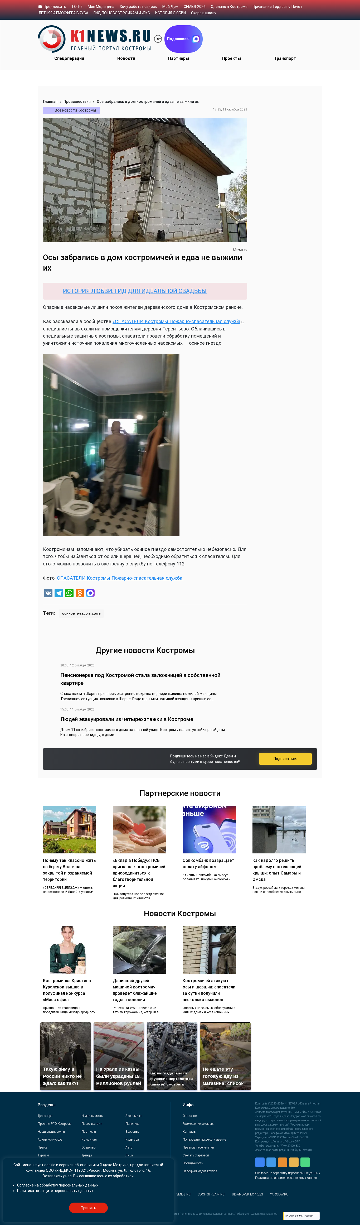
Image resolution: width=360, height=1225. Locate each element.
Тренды (86, 1155)
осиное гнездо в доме (81, 613)
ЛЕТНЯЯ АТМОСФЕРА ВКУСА (63, 13)
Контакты (189, 1131)
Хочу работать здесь (138, 6)
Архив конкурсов (50, 1139)
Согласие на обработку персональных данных (287, 1173)
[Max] (90, 594)
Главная (50, 101)
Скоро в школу (203, 13)
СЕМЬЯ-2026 (195, 6)
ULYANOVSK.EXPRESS (247, 1194)
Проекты (231, 58)
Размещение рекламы (198, 1124)
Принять (88, 1207)
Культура (132, 1139)
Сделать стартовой (196, 1155)
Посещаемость (193, 1163)
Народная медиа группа (200, 1171)
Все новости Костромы (75, 110)
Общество (88, 1147)
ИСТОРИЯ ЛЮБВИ (170, 13)
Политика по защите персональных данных (286, 1178)
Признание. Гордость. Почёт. (278, 6)
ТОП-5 (76, 6)
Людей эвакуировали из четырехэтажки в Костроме (126, 719)
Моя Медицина (101, 6)
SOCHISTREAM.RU (211, 1194)
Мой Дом (170, 6)
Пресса (42, 1147)
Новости (126, 58)
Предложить (55, 6)
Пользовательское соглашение (204, 1139)
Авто (128, 1147)
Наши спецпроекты (51, 1131)
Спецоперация (69, 58)
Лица (129, 1155)
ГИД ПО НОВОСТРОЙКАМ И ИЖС (122, 13)
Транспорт (285, 58)
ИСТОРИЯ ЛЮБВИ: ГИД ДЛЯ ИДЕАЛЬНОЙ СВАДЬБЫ (99, 291)
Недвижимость (92, 1116)
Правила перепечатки (198, 1147)
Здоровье (132, 1131)
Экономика (133, 1116)
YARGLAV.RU (279, 1194)
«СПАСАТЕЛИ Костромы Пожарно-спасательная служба (176, 321)
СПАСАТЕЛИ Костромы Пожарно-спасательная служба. (120, 578)
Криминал (89, 1139)
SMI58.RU (184, 1194)
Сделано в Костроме (229, 6)
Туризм (43, 1155)
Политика (132, 1124)
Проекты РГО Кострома (54, 1124)
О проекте (190, 1116)
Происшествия (77, 101)
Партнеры (178, 58)
